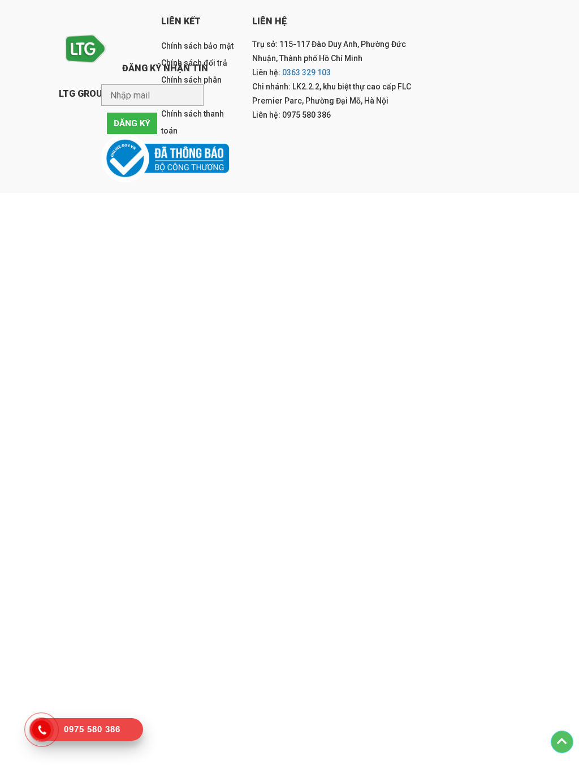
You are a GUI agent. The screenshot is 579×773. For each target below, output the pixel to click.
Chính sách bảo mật (197, 45)
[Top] (562, 742)
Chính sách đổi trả (194, 62)
